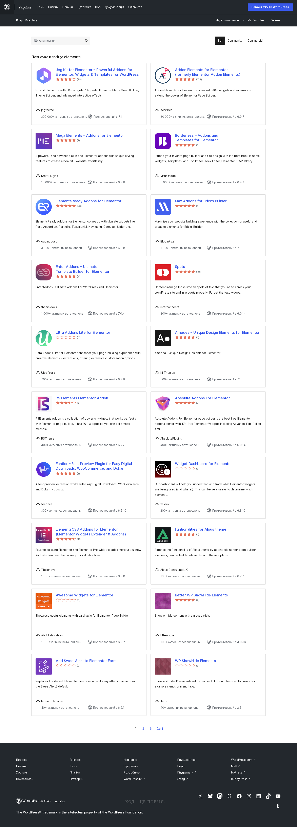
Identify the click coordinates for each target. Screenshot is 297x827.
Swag (182, 779)
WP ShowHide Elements (195, 661)
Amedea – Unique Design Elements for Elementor (217, 332)
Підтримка (131, 766)
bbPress (238, 772)
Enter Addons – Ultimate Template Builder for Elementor (83, 268)
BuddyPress (241, 779)
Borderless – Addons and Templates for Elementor (196, 137)
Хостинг (21, 772)
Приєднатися (186, 759)
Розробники (132, 772)
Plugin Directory (27, 20)
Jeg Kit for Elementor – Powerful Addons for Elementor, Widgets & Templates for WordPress (97, 72)
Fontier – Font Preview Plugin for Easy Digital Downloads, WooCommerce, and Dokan (94, 466)
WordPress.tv (134, 779)
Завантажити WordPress (270, 7)
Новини (21, 766)
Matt (236, 766)
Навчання (130, 759)
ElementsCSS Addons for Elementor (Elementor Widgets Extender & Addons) (91, 531)
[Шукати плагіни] (86, 41)
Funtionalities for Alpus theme (200, 529)
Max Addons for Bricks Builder (201, 201)
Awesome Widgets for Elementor (84, 595)
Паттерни (76, 779)
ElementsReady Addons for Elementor (88, 201)
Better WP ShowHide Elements (201, 595)
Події (180, 766)
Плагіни (75, 772)
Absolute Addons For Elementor (202, 398)
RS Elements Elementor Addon (82, 398)
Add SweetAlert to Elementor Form (86, 661)
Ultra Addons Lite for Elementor (83, 332)
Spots (180, 266)
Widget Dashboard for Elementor (203, 464)
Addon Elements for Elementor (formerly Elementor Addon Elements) (207, 72)
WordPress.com (243, 759)
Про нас (21, 759)
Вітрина (75, 759)
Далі (160, 728)
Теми (73, 766)
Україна (60, 801)
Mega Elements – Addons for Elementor (90, 135)
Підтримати (187, 772)
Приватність (24, 779)
